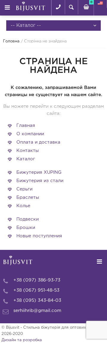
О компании (30, 134)
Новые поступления (39, 236)
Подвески (27, 219)
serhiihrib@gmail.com (37, 311)
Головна (11, 41)
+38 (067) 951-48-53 (36, 290)
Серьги (24, 189)
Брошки (25, 228)
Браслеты (27, 197)
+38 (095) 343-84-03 (37, 300)
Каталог (25, 159)
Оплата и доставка (38, 142)
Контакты (27, 151)
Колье (23, 206)
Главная (25, 125)
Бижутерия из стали (39, 181)
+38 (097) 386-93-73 (36, 280)
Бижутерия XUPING (39, 172)
